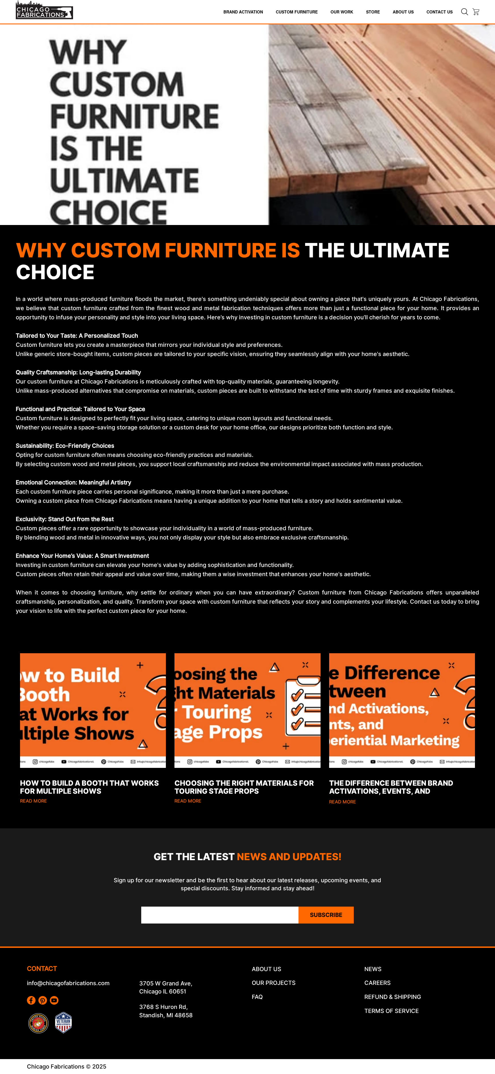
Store (373, 12)
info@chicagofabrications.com (68, 983)
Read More (33, 801)
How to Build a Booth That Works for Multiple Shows (89, 787)
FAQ (257, 996)
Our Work (342, 12)
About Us (403, 12)
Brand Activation (243, 12)
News (373, 969)
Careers (377, 982)
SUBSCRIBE (326, 914)
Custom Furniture (297, 12)
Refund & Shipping (392, 996)
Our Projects (274, 982)
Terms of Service (391, 1011)
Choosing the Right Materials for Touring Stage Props (244, 787)
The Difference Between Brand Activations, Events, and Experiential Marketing (391, 791)
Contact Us (440, 12)
